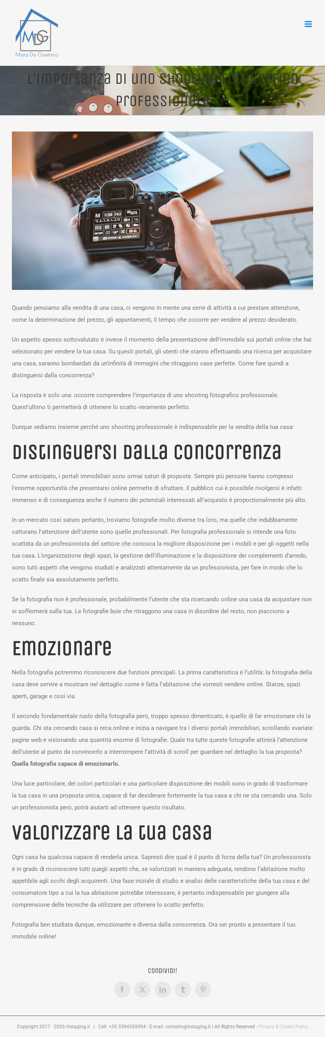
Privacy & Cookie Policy (283, 1026)
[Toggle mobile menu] (309, 24)
